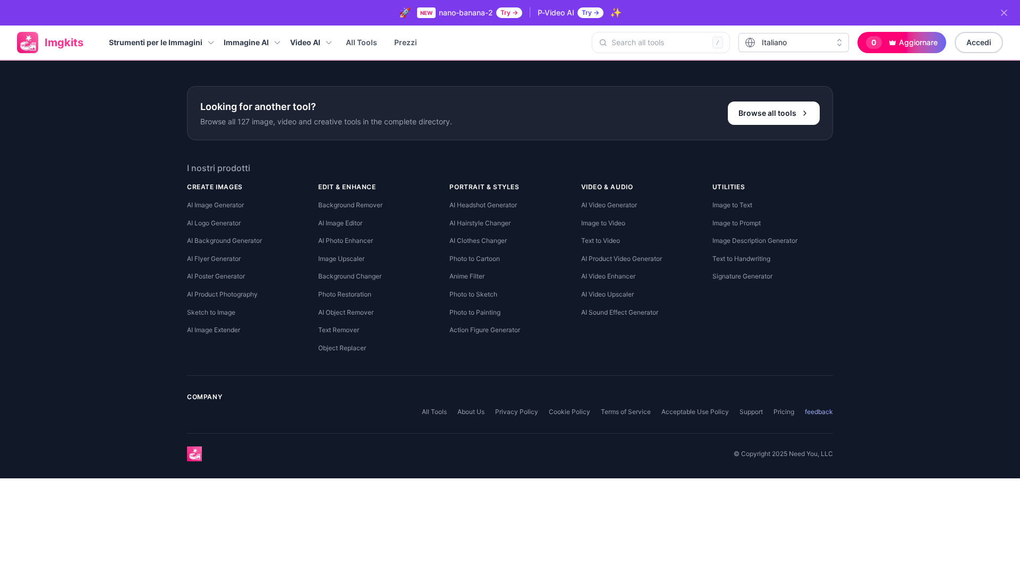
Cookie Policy (569, 412)
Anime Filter (466, 276)
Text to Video (600, 240)
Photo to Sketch (473, 294)
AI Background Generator (224, 240)
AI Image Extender (213, 330)
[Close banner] (1004, 12)
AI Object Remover (345, 312)
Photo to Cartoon (474, 259)
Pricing (784, 412)
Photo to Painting (474, 312)
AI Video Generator (609, 205)
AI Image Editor (340, 223)
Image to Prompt (736, 223)
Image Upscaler (341, 259)
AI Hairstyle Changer (480, 223)
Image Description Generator (754, 240)
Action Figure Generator (484, 330)
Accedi (978, 42)
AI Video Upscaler (607, 294)
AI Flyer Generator (214, 259)
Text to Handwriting (741, 259)
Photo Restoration (344, 294)
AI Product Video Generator (621, 259)
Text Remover (338, 330)
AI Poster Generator (216, 276)
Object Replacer (342, 348)
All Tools (361, 42)
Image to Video (603, 223)
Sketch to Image (211, 312)
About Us (470, 412)
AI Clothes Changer (478, 240)
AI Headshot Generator (483, 205)
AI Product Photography (222, 294)
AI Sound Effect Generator (619, 312)
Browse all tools (767, 112)
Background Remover (350, 205)
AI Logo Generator (214, 223)
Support (751, 412)
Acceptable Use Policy (695, 412)
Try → (509, 12)
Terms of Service (626, 412)
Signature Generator (742, 276)
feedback (819, 412)
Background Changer (349, 276)
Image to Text (732, 205)
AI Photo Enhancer (345, 240)
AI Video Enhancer (608, 276)
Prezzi (405, 42)
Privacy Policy (516, 412)
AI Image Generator (215, 205)
